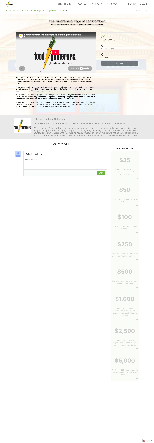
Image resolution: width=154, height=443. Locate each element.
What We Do (97, 4)
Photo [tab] (39, 154)
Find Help (68, 4)
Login (144, 4)
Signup (133, 4)
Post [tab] (30, 154)
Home (59, 4)
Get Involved (113, 4)
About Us (82, 4)
